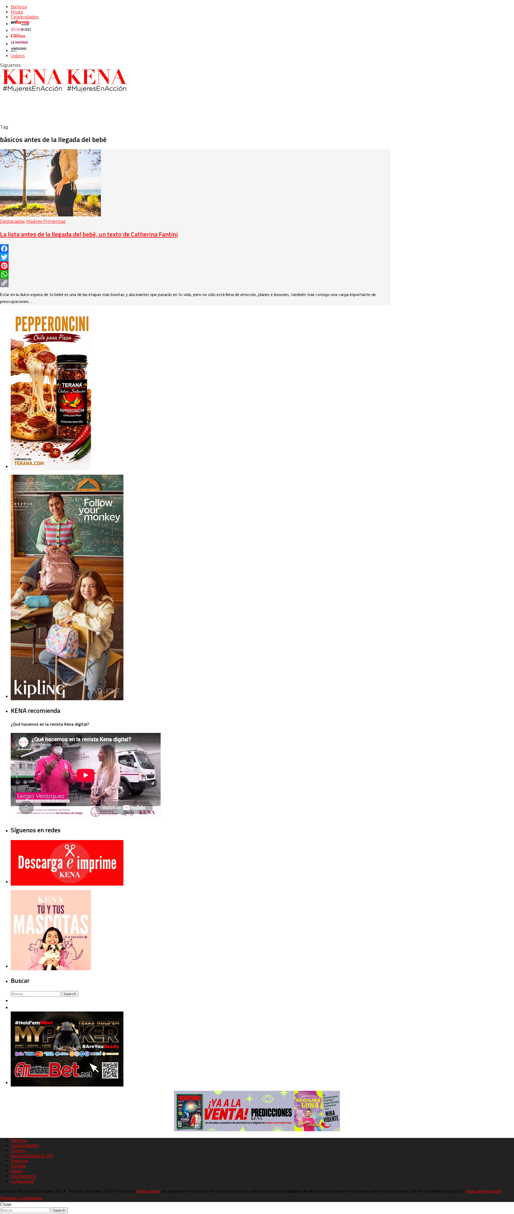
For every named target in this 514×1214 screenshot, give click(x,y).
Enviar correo (148, 1191)
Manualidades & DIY (32, 1155)
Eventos (19, 1160)
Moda (17, 11)
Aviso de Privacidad (483, 1191)
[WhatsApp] (195, 274)
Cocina (18, 1150)
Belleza (19, 6)
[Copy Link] (195, 283)
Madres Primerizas (45, 221)
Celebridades (25, 17)
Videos (18, 55)
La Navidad (22, 1181)
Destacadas (12, 221)
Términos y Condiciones (21, 1198)
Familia (18, 1165)
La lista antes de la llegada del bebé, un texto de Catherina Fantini (89, 234)
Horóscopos (23, 1176)
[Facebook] (195, 248)
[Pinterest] (195, 265)
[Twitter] (195, 257)
